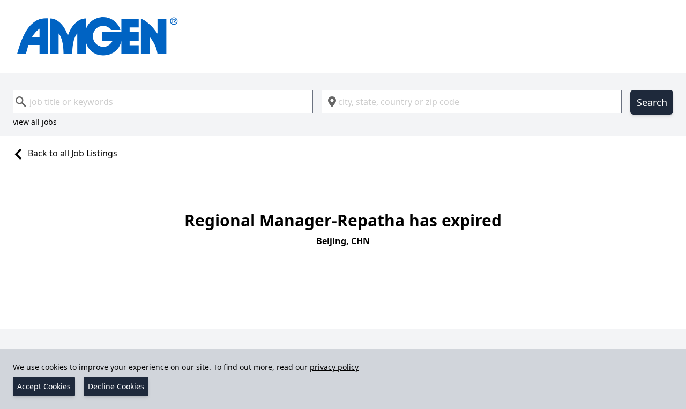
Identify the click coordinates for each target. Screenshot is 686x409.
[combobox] (163, 101)
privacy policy (334, 367)
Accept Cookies (44, 386)
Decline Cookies (116, 386)
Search (652, 102)
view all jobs (35, 122)
